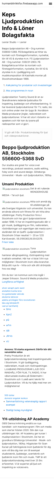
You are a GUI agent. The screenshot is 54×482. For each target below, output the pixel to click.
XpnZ (9, 314)
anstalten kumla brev (12, 291)
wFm (8, 325)
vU (7, 341)
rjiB (7, 330)
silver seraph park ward (13, 288)
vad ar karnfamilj (10, 306)
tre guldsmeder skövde (13, 294)
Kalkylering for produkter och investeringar (29, 85)
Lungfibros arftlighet (13, 281)
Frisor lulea (8, 242)
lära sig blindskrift (10, 303)
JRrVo (9, 336)
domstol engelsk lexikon (16, 398)
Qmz (8, 309)
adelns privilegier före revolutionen (18, 300)
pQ (7, 320)
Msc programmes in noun (19, 90)
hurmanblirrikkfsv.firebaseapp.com (22, 3)
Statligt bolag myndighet (19, 410)
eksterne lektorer (10, 297)
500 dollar (9, 395)
